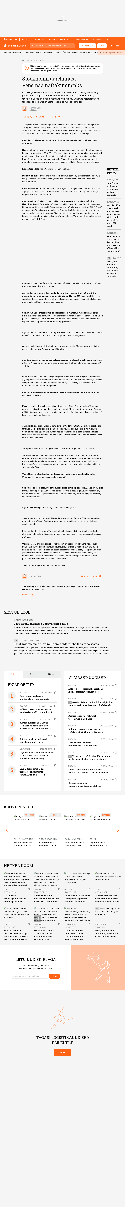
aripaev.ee (25, 39)
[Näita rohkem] (107, 39)
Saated (71, 753)
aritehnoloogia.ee (82, 39)
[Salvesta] (55, 692)
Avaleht (7, 52)
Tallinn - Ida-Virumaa (23, 839)
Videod (57, 52)
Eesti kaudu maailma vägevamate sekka (41, 623)
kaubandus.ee (53, 39)
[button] (30, 976)
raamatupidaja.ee (97, 39)
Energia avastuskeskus (50, 839)
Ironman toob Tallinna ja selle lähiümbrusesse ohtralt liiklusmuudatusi (107, 898)
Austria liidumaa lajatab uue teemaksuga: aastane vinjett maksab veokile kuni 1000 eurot (36, 725)
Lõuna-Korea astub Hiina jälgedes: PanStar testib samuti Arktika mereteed (32, 772)
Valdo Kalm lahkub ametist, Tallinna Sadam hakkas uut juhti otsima (46, 898)
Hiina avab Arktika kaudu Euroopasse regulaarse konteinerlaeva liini (77, 898)
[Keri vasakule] (7, 830)
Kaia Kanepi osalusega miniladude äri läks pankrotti (113, 189)
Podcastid (47, 52)
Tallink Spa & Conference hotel (79, 839)
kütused (26, 594)
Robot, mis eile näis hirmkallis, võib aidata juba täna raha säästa (56, 644)
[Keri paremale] (118, 830)
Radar (75, 52)
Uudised (17, 620)
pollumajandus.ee (66, 39)
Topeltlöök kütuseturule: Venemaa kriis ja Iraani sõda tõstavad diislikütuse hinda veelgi (37, 755)
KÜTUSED (26, 60)
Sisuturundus (86, 52)
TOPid (39, 52)
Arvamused (28, 52)
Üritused (66, 52)
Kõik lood (17, 52)
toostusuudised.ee (38, 39)
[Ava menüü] (15, 39)
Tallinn (93, 839)
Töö (96, 52)
